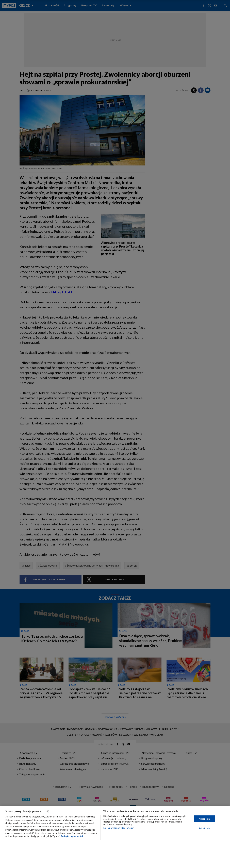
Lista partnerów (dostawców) (118, 828)
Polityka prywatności (72, 836)
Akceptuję (204, 818)
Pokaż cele (204, 828)
